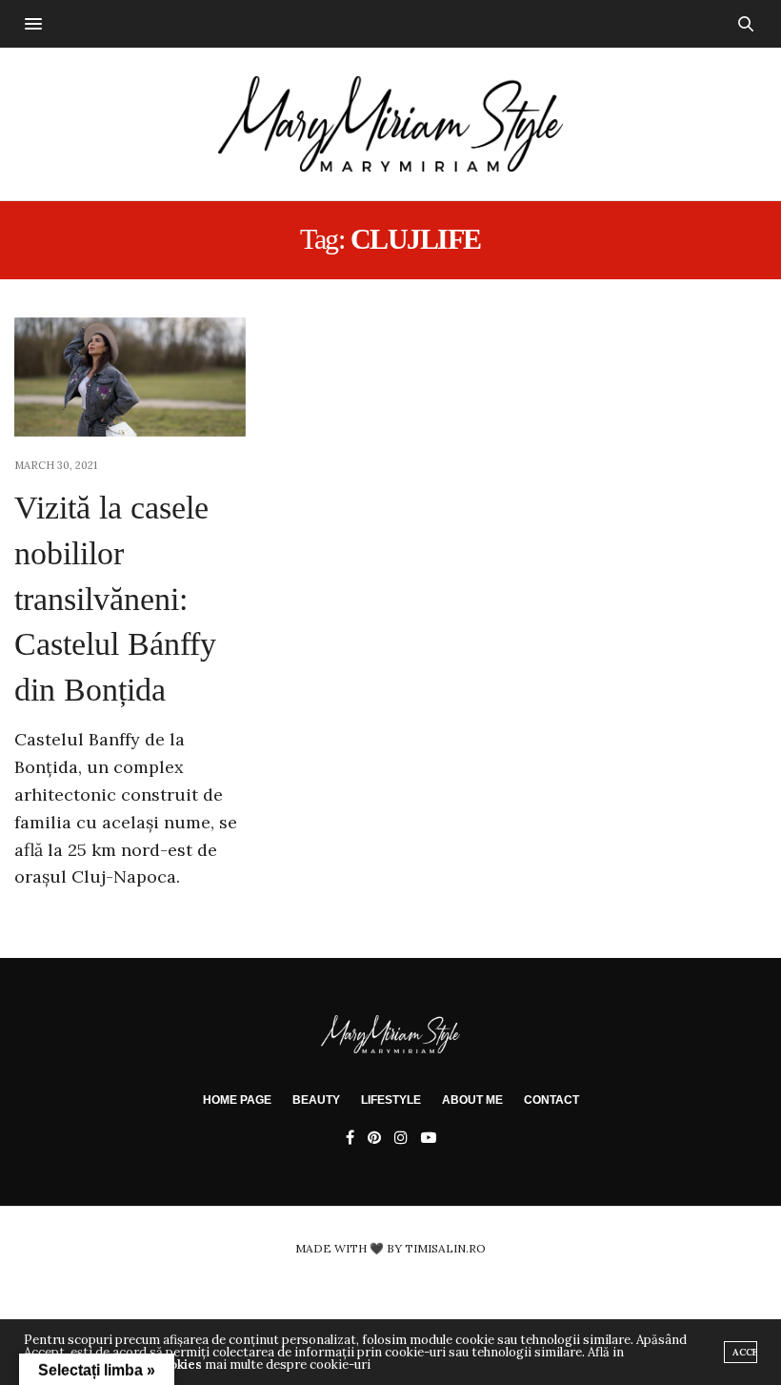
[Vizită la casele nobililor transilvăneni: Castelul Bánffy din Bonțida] (130, 377)
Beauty (316, 1100)
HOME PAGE (237, 1100)
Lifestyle (391, 1100)
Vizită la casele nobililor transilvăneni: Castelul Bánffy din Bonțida (115, 598)
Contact (551, 1100)
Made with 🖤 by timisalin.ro (390, 1248)
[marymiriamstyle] (391, 124)
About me (472, 1100)
